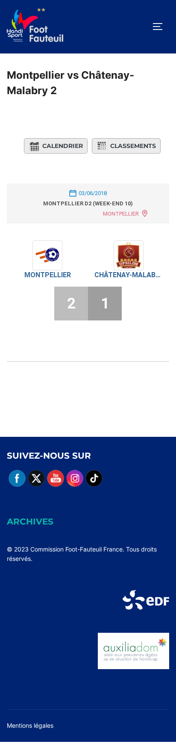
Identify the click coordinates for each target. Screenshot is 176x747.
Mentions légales (30, 725)
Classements (133, 146)
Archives (30, 521)
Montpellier (47, 275)
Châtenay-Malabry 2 (128, 275)
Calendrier (62, 146)
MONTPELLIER (121, 213)
